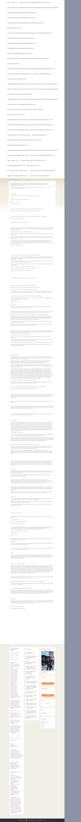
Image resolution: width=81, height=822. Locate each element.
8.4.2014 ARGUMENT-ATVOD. (13, 63)
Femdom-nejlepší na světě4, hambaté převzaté (31, 692)
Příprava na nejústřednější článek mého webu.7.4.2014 (19, 53)
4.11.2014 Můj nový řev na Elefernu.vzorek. (17, 170)
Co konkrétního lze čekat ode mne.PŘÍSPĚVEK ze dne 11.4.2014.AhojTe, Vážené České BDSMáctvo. (29, 73)
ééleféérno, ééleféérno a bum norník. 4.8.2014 (17, 145)
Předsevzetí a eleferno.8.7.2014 (39, 135)
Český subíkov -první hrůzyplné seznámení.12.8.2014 (42, 155)
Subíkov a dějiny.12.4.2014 (13, 160)
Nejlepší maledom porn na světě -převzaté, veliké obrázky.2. (31, 677)
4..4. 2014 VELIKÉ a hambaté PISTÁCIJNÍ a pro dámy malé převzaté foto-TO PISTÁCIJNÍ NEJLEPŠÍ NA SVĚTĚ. (29, 33)
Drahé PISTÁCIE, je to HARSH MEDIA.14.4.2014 (17, 79)
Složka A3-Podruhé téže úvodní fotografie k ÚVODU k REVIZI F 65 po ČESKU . (31, 712)
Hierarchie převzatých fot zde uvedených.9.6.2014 (18, 135)
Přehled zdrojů (44, 713)
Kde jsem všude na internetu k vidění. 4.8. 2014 (17, 155)
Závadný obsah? (32, 820)
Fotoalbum (14, 2)
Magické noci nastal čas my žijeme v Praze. (39, 175)
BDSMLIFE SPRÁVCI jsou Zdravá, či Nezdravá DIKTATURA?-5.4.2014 (21, 38)
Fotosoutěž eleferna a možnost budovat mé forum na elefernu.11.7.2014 (24, 140)
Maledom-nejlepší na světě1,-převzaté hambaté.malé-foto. (31, 704)
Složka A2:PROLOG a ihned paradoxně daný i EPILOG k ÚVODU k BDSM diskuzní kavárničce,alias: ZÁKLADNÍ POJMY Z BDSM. (32, 7)
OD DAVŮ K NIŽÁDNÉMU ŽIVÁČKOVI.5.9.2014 (16, 165)
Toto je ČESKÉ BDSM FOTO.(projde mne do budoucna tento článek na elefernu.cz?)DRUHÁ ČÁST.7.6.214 (30, 124)
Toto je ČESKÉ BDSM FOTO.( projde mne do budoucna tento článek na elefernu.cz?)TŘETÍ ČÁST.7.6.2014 (30, 130)
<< (42, 703)
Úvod (8, 2)
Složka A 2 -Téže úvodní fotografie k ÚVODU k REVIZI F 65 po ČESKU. (31, 717)
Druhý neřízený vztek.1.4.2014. (14, 28)
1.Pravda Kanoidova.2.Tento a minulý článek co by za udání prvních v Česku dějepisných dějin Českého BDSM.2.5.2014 (32, 89)
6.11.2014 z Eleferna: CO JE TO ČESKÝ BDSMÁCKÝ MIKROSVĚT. (42, 170)
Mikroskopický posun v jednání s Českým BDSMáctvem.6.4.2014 (21, 43)
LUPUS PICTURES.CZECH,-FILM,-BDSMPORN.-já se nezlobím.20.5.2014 (21, 104)
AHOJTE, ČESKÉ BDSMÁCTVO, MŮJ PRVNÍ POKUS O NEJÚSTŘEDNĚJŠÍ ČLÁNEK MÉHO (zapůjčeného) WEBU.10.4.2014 (31, 68)
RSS (45, 820)
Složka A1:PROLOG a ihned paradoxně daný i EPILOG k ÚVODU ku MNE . (34, 2)
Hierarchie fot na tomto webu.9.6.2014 (30, 653)
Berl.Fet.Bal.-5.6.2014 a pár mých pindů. (16, 114)
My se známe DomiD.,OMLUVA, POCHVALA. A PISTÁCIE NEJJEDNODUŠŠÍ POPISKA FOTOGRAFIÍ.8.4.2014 (28, 58)
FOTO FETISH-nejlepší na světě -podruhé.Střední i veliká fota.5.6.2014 (31, 657)
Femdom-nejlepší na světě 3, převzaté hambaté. (31, 696)
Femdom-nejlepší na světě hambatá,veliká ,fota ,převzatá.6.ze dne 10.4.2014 (31, 667)
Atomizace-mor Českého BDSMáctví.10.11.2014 (17, 175)
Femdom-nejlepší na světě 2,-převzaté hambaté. (31, 700)
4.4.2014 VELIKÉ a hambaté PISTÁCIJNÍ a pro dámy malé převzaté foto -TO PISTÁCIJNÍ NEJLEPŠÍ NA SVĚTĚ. (31, 687)
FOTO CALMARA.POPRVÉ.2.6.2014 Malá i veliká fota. (31, 662)
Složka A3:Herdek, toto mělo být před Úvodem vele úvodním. (21, 12)
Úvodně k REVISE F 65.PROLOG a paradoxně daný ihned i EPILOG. (21, 17)
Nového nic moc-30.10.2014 (33, 165)
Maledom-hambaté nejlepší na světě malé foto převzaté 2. (31, 682)
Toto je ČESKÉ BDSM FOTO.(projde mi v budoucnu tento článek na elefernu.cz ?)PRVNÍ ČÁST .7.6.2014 (29, 119)
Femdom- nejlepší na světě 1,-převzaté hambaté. (31, 707)
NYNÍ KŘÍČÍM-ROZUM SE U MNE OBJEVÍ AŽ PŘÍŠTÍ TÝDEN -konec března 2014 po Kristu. (25, 23)
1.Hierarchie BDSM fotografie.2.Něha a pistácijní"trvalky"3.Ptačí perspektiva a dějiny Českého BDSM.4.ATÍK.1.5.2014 (32, 84)
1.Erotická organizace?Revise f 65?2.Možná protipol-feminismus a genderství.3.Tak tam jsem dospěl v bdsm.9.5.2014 (32, 99)
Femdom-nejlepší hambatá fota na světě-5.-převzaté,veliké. (31, 672)
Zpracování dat (39, 820)
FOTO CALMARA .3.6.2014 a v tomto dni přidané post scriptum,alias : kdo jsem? (25, 109)
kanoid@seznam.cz (13, 812)
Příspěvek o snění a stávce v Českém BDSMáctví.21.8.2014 (33, 160)
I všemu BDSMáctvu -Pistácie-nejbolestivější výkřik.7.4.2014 (20, 48)
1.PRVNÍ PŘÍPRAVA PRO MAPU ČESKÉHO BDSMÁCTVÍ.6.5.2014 (19, 94)
